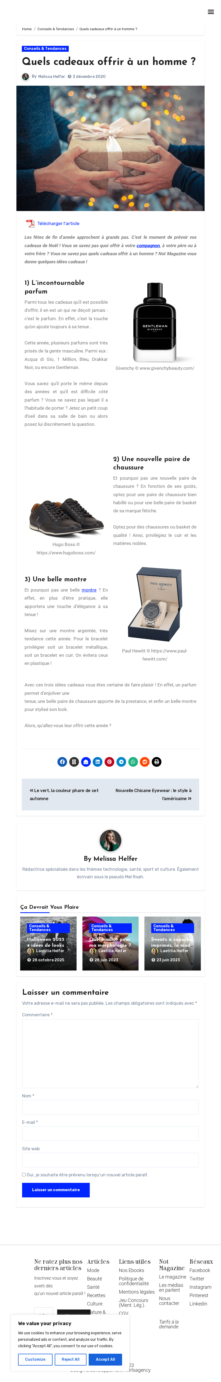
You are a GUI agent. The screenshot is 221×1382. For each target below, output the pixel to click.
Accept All (105, 1359)
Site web (31, 1148)
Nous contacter (169, 1300)
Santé (93, 1287)
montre (89, 590)
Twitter (196, 1278)
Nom (28, 1095)
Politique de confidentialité (134, 1281)
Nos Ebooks (131, 1270)
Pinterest (198, 1295)
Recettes (96, 1295)
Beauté (94, 1278)
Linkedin (198, 1304)
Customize (35, 1359)
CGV (123, 1313)
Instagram (200, 1287)
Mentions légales (137, 1292)
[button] (211, 11)
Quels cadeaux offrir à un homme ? (109, 62)
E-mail (30, 1122)
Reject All (71, 1359)
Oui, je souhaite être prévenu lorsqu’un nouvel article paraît (86, 1174)
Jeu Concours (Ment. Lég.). (133, 1302)
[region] (70, 1343)
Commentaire (37, 1014)
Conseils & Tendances (45, 48)
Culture (94, 1304)
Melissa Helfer (51, 76)
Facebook (199, 1270)
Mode (93, 1270)
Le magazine (172, 1277)
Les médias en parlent (171, 1287)
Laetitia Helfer (50, 951)
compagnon (148, 245)
